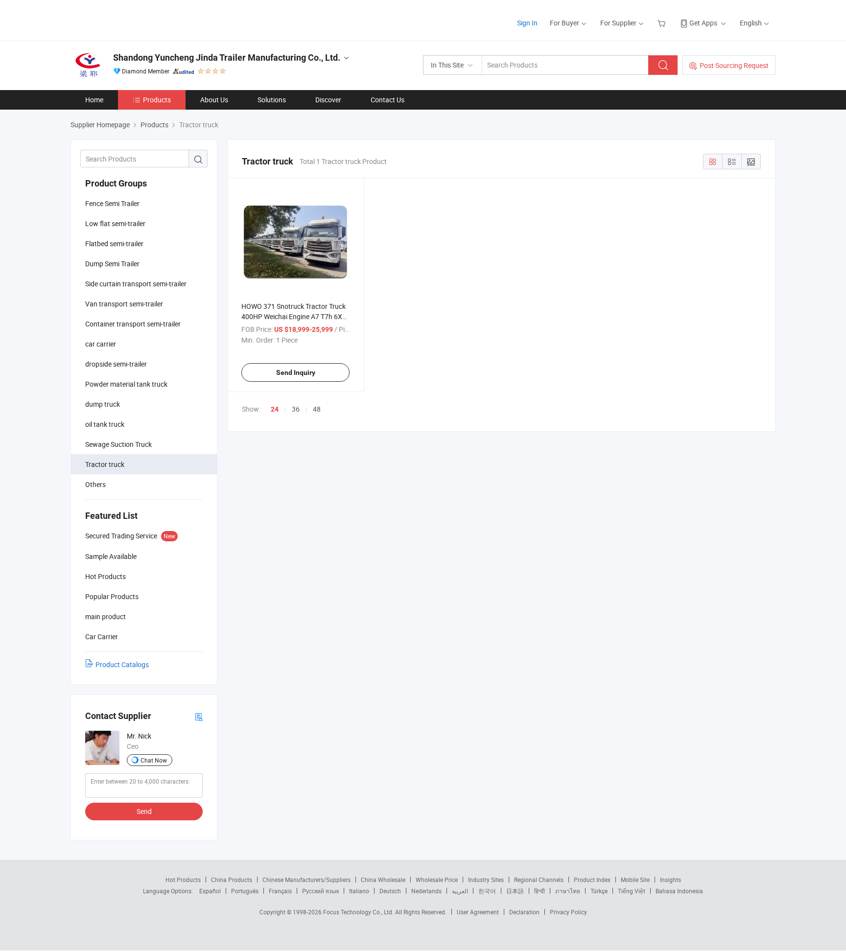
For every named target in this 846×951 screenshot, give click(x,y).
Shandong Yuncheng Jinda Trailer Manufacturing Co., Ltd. (226, 57)
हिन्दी (539, 891)
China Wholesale (383, 879)
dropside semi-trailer (116, 364)
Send (144, 811)
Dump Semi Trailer (112, 263)
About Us (214, 99)
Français (280, 891)
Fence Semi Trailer (112, 203)
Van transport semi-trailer (124, 303)
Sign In (527, 22)
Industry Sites (486, 879)
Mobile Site (635, 879)
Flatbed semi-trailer (114, 243)
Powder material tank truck (126, 384)
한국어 (487, 891)
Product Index (592, 879)
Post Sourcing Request (734, 65)
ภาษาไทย (567, 891)
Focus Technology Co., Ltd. (359, 912)
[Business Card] (199, 716)
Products (157, 99)
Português (244, 891)
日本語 (515, 891)
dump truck (102, 404)
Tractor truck (104, 464)
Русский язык (320, 891)
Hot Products (183, 879)
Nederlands (426, 891)
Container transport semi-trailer (133, 323)
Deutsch (390, 891)
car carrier (100, 343)
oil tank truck (104, 424)
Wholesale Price (437, 879)
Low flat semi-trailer (115, 223)
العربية (460, 891)
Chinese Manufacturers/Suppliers (306, 879)
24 (275, 409)
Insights (670, 879)
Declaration (524, 912)
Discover (328, 99)
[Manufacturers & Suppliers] (133, 19)
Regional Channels (539, 879)
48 (317, 409)
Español (210, 891)
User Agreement (478, 912)
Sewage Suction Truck (118, 444)
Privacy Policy (568, 912)
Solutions (272, 99)
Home (94, 99)
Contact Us (387, 99)
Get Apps (703, 22)
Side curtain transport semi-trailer (136, 283)
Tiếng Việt (631, 891)
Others (95, 484)
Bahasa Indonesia (679, 891)
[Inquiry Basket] (663, 22)
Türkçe (599, 891)
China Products (231, 879)
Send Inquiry (295, 372)
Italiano (359, 891)
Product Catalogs (122, 664)
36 (296, 409)
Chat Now (154, 760)
